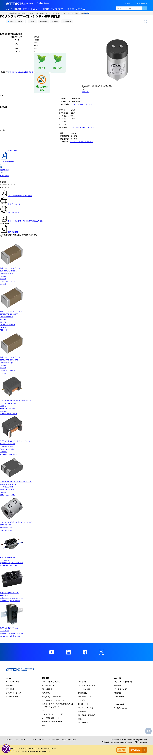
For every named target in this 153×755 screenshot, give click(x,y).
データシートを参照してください (80, 104)
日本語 (127, 3)
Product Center (43, 3)
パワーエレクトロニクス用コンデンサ (43, 13)
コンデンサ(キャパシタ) (23, 13)
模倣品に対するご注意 (68, 740)
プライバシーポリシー (23, 740)
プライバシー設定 (53, 740)
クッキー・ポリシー (38, 740)
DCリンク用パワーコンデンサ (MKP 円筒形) (70, 13)
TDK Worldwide (141, 3)
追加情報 (121, 750)
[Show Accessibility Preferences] (6, 748)
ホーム (8, 13)
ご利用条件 (9, 740)
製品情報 (13, 13)
